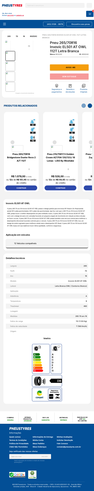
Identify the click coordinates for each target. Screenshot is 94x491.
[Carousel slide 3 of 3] (66, 142)
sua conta (10, 15)
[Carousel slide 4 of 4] (30, 142)
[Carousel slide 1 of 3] (55, 142)
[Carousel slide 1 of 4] (12, 142)
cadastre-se (20, 15)
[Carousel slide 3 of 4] (24, 142)
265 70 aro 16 (17, 208)
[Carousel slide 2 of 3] (60, 142)
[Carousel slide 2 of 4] (18, 142)
